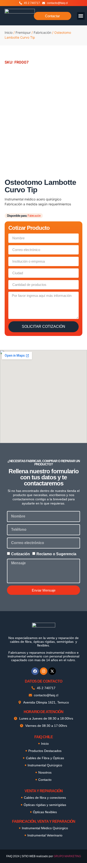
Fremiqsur (23, 32)
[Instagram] (43, 671)
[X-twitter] (52, 671)
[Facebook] (35, 671)
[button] (81, 16)
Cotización (20, 554)
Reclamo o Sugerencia (56, 554)
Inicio (9, 32)
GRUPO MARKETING (67, 856)
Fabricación (42, 32)
